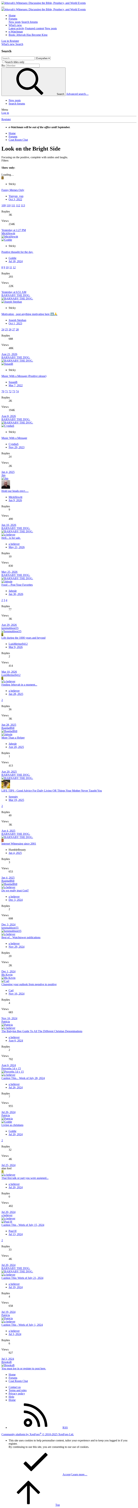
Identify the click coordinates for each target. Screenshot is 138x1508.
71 (6, 391)
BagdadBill (7, 727)
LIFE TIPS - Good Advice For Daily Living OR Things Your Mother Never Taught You (51, 790)
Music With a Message (14, 437)
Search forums (29, 21)
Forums (13, 18)
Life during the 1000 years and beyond (23, 637)
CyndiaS (14, 444)
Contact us (15, 1387)
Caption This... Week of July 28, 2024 (23, 1078)
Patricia (5, 1021)
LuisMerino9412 (18, 643)
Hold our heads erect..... (15, 490)
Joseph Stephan (17, 320)
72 (10, 391)
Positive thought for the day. (17, 251)
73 (13, 391)
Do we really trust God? (15, 890)
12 (14, 267)
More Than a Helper (13, 737)
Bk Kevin (7, 974)
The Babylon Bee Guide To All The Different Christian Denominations (41, 1031)
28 (17, 329)
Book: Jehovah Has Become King (28, 34)
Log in (5, 112)
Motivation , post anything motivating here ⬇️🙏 (29, 314)
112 (18, 205)
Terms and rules (18, 1390)
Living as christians (12, 1125)
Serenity (13, 796)
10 (7, 267)
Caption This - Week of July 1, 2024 (22, 1324)
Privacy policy (17, 1393)
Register (6, 119)
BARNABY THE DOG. (15, 295)
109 (3, 205)
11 (10, 267)
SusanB (13, 382)
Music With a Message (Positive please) (23, 376)
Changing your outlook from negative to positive (29, 984)
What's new (15, 25)
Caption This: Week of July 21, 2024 (22, 1277)
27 (13, 329)
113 (23, 205)
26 (10, 329)
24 (2, 329)
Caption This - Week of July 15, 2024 (22, 1224)
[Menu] (2, 7)
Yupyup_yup (16, 196)
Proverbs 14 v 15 (11, 1068)
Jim (3, 475)
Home (12, 15)
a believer (14, 543)
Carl (11, 990)
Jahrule (13, 590)
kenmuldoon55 (10, 628)
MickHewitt (8, 233)
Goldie (12, 258)
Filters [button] (4, 160)
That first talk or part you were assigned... (25, 1178)
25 (6, 329)
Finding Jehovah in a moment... (19, 684)
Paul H (13, 1230)
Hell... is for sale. (11, 537)
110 (8, 205)
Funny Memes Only (12, 190)
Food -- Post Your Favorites (17, 584)
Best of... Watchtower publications (20, 937)
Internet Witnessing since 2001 (18, 843)
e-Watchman (16, 31)
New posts (15, 21)
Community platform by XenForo (37, 1434)
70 (2, 391)
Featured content (34, 28)
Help (11, 1396)
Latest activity (16, 28)
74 (17, 391)
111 (13, 205)
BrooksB (6, 1362)
